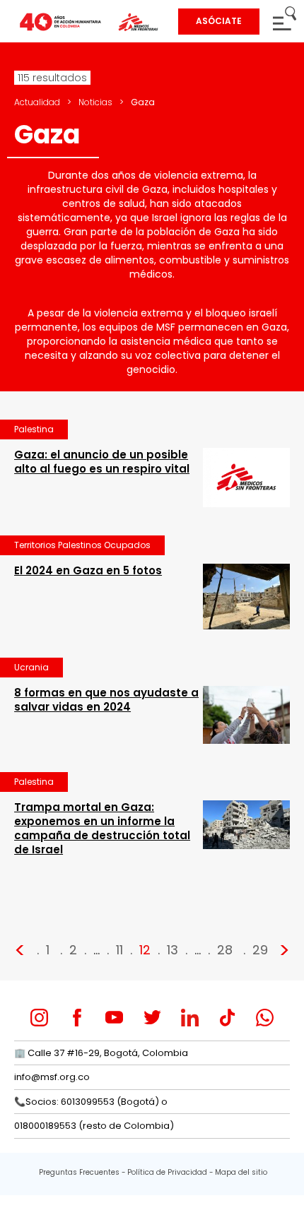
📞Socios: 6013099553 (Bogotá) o (91, 1101)
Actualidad (37, 102)
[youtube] (114, 1017)
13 (172, 950)
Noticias (95, 102)
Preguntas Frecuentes (79, 1172)
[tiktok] (227, 1017)
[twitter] (152, 1017)
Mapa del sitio (241, 1172)
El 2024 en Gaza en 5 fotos (88, 570)
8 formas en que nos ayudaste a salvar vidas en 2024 (106, 699)
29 (260, 950)
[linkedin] (190, 1017)
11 (119, 950)
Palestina (34, 429)
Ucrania (31, 667)
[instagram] (39, 1017)
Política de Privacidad (167, 1172)
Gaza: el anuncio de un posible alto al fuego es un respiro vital (101, 461)
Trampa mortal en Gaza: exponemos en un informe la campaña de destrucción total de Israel (102, 828)
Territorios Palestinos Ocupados (82, 545)
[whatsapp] (265, 1017)
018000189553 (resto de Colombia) (94, 1125)
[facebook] (77, 1017)
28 (225, 950)
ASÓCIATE (219, 21)
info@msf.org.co (52, 1077)
